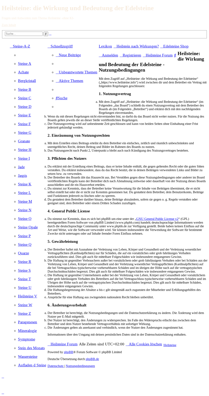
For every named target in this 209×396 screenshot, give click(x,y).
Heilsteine (169, 345)
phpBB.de (92, 359)
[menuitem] (24, 63)
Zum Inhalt (9, 25)
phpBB (68, 352)
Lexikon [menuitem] (105, 46)
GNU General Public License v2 (157, 219)
